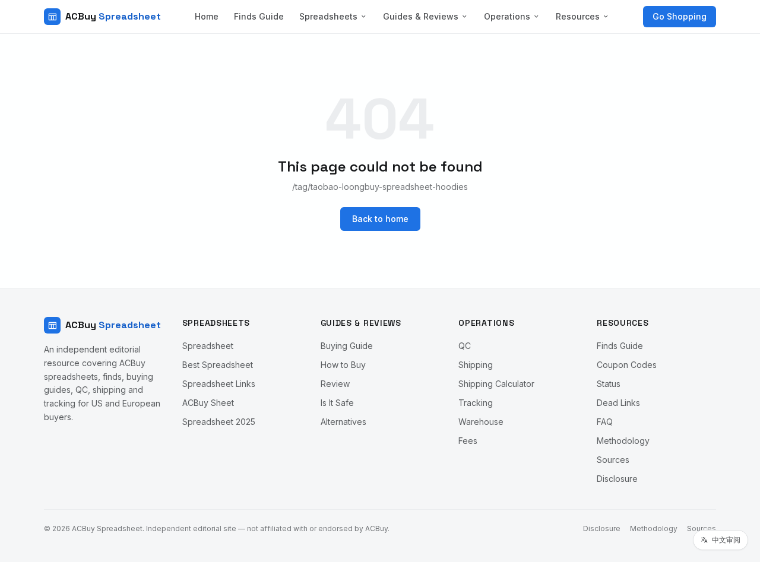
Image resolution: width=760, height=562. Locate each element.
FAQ (605, 422)
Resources (578, 16)
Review (335, 384)
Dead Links (618, 403)
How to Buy (343, 365)
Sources (613, 460)
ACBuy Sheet (208, 403)
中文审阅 (726, 539)
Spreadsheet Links (218, 384)
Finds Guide (259, 16)
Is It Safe (337, 403)
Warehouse (481, 422)
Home (206, 16)
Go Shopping (680, 16)
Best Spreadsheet (217, 365)
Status (608, 384)
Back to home (380, 219)
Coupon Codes (627, 365)
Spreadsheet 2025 (218, 422)
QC (464, 346)
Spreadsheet (207, 346)
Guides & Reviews (420, 16)
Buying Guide (347, 346)
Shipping (475, 365)
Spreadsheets (328, 16)
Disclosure (617, 479)
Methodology (623, 441)
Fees (467, 441)
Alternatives (343, 422)
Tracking (475, 403)
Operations (507, 16)
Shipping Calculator (496, 384)
